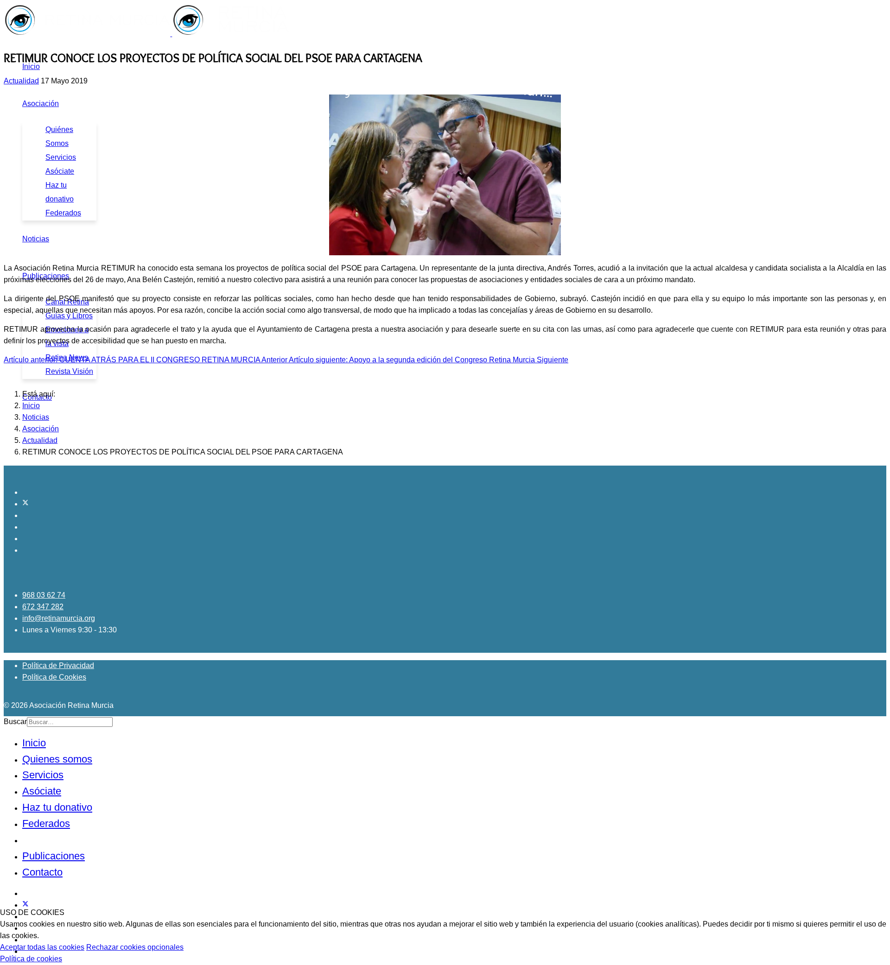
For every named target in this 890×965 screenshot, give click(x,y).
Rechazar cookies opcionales (135, 947)
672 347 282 (43, 607)
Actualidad (21, 81)
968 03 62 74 (43, 595)
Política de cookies (31, 959)
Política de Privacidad (58, 665)
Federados (63, 213)
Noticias (35, 239)
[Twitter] (25, 504)
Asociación (40, 103)
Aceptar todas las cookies (42, 947)
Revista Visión (69, 371)
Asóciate (59, 171)
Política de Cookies (54, 677)
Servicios (60, 157)
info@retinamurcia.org (58, 618)
